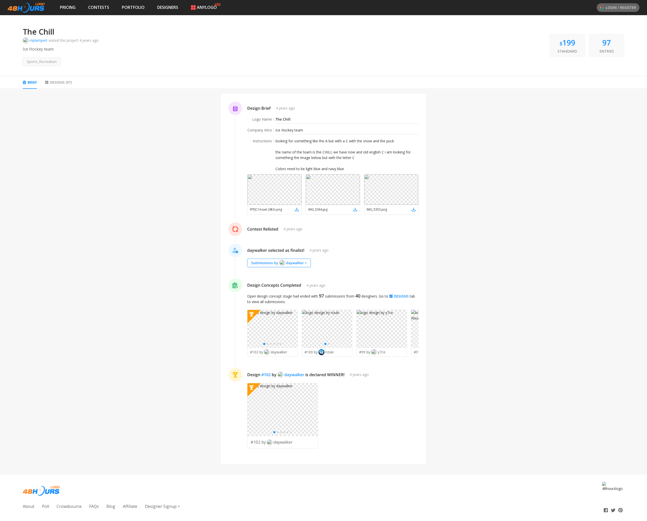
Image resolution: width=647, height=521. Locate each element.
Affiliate (130, 506)
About (28, 506)
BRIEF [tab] (32, 82)
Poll (45, 506)
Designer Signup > (162, 506)
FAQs (94, 506)
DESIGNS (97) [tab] (61, 82)
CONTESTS (98, 7)
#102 (266, 374)
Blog (110, 506)
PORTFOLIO (133, 7)
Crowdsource (69, 506)
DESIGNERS (167, 7)
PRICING (68, 7)
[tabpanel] (323, 279)
